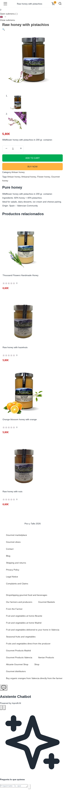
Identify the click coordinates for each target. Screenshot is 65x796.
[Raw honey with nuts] (25, 465)
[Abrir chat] (3, 687)
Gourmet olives (13, 542)
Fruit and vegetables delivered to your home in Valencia (32, 630)
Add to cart (32, 158)
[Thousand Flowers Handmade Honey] (25, 248)
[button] (3, 29)
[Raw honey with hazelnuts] (25, 320)
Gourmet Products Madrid (18, 650)
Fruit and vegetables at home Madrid (23, 623)
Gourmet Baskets (46, 602)
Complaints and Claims (17, 583)
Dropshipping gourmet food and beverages (26, 595)
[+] (21, 148)
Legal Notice (12, 576)
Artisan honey (18, 172)
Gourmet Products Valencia (19, 657)
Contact (9, 549)
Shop (36, 664)
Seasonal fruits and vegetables (21, 636)
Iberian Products (46, 657)
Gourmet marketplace (16, 535)
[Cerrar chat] (4, 707)
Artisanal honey (28, 176)
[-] (6, 148)
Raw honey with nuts (12, 491)
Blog (8, 556)
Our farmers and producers (19, 602)
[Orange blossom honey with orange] (25, 393)
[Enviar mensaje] (29, 786)
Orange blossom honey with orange (20, 419)
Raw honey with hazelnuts (15, 347)
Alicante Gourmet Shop (17, 664)
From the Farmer (14, 609)
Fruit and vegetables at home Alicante (24, 616)
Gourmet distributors (16, 671)
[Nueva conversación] (1, 707)
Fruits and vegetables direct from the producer (28, 643)
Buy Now (32, 166)
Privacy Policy (12, 570)
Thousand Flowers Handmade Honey (20, 275)
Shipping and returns (16, 563)
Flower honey (43, 176)
